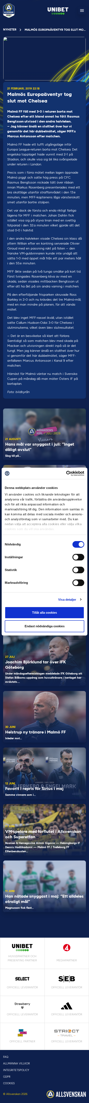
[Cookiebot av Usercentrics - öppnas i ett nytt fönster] (66, 473)
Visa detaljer (67, 599)
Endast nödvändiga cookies (45, 626)
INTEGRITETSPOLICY (16, 1070)
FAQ (5, 1056)
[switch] (78, 557)
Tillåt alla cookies (44, 612)
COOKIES (9, 1083)
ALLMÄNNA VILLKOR (16, 1063)
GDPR (6, 1076)
